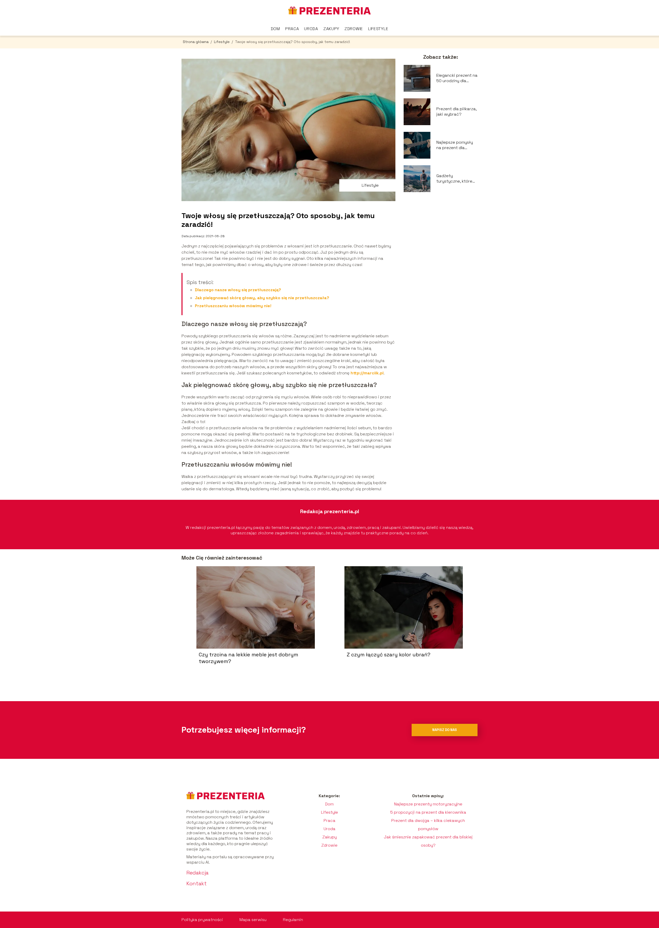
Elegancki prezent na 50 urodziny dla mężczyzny (457, 78)
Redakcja (197, 872)
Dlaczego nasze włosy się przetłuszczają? (238, 290)
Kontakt (196, 883)
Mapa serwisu (252, 919)
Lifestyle (378, 28)
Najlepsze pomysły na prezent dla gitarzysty (454, 145)
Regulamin (293, 919)
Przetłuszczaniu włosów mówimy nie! (233, 305)
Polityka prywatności (202, 919)
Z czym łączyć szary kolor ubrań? (388, 654)
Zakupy (331, 28)
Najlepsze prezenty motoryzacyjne (428, 804)
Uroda (311, 28)
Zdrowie (353, 28)
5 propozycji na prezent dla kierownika (428, 812)
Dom (275, 28)
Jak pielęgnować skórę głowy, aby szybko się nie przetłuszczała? (262, 297)
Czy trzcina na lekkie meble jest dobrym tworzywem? (248, 658)
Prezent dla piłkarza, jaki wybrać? (456, 111)
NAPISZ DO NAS (444, 730)
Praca (292, 28)
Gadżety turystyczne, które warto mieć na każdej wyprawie (454, 178)
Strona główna (196, 41)
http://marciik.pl (367, 373)
